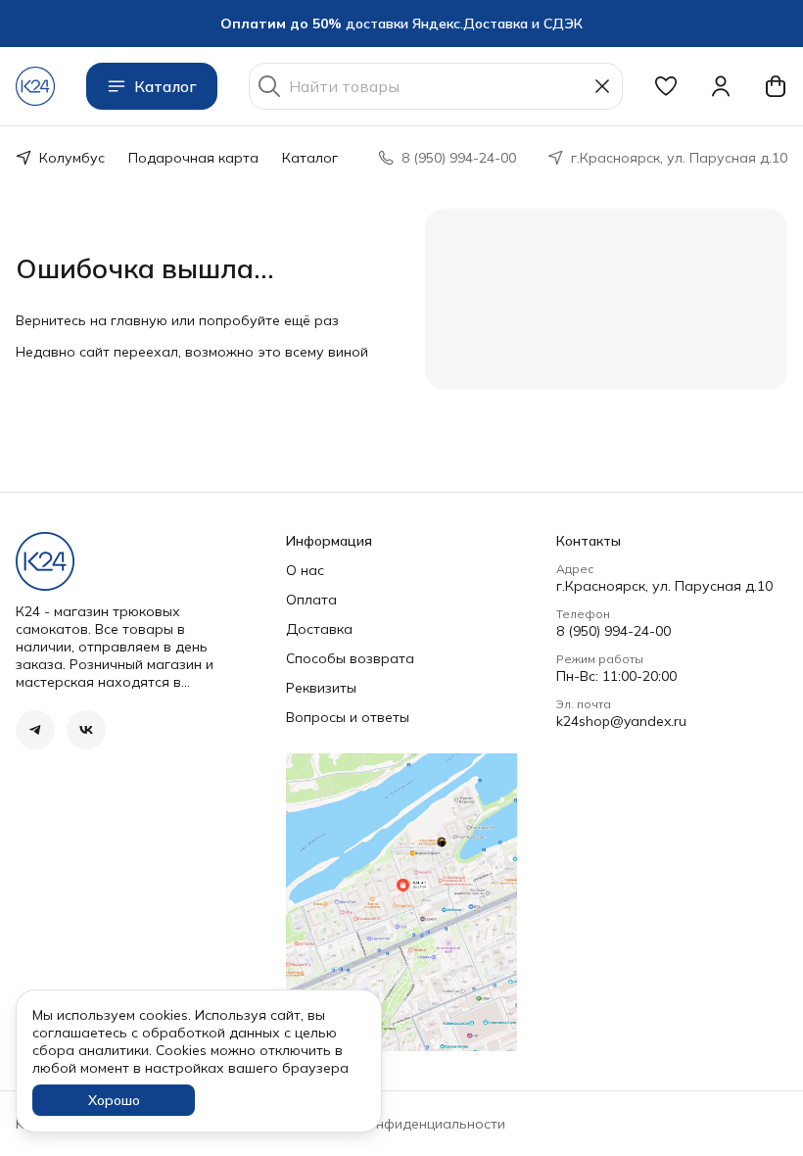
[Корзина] (775, 86)
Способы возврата (350, 658)
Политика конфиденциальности (398, 1123)
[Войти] (720, 86)
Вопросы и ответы (347, 717)
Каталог (165, 86)
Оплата (311, 599)
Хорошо (114, 1100)
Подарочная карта (193, 158)
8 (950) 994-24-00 (613, 631)
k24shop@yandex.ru (621, 721)
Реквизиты (321, 688)
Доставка (319, 629)
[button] (666, 86)
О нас (305, 570)
